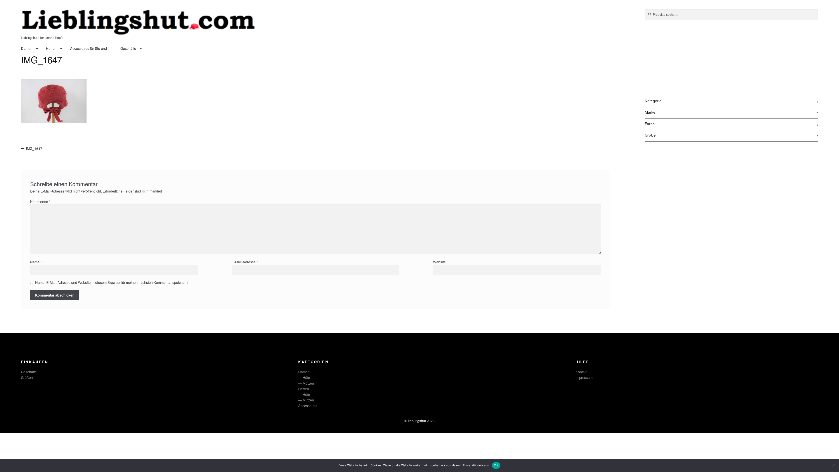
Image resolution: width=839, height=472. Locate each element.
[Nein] (833, 465)
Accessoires (307, 405)
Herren (51, 48)
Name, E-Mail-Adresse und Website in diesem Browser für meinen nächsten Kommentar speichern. (112, 282)
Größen (27, 377)
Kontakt (581, 371)
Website (439, 261)
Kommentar (40, 201)
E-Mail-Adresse (245, 261)
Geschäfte (128, 48)
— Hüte (304, 377)
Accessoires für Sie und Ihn (91, 48)
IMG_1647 (34, 149)
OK (496, 465)
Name (36, 261)
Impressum (584, 377)
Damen (26, 48)
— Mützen (306, 383)
